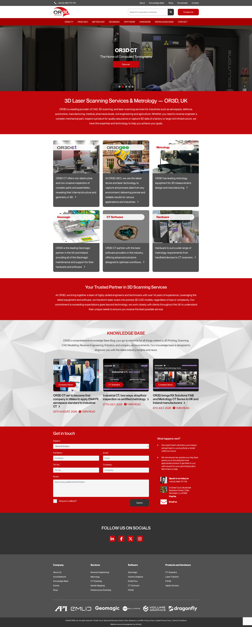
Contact (195, 3)
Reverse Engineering (100, 572)
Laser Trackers (172, 576)
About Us (57, 572)
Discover (126, 69)
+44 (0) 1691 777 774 (66, 3)
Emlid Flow (133, 581)
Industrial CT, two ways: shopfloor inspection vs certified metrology (124, 397)
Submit (139, 502)
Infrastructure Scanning (101, 590)
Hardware (145, 21)
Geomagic (114, 21)
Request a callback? (68, 501)
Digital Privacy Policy (163, 620)
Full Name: (58, 452)
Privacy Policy (150, 620)
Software (129, 21)
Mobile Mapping (98, 585)
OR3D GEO (83, 21)
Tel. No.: (57, 464)
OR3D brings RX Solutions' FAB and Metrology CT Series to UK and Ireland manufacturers (175, 399)
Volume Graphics (135, 576)
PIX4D (131, 590)
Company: (107, 464)
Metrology (98, 21)
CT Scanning (96, 581)
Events (56, 585)
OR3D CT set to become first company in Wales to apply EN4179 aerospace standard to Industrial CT (75, 401)
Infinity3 (138, 624)
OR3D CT (69, 21)
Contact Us (188, 12)
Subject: (56, 441)
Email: (106, 452)
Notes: (56, 476)
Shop (171, 3)
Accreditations (59, 576)
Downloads (182, 3)
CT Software (133, 585)
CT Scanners (171, 572)
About (142, 3)
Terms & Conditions (179, 620)
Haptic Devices (172, 585)
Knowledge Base (156, 3)
